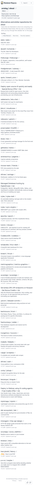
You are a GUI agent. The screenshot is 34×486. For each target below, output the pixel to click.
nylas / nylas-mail (7, 196)
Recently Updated (25, 35)
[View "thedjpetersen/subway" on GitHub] (20, 68)
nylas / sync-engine (8, 207)
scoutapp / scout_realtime (11, 432)
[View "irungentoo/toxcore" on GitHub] (17, 333)
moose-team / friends (9, 166)
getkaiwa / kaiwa (7, 148)
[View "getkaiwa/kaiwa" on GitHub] (14, 147)
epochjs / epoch (7, 216)
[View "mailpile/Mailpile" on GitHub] (14, 342)
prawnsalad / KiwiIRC (9, 128)
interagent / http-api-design (11, 421)
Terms (20, 480)
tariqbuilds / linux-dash (9, 245)
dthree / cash (6, 362)
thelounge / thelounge (9, 58)
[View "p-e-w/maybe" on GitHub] (13, 460)
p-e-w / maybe (6, 460)
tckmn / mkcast (7, 225)
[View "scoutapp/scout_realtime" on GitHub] (21, 432)
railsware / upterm (8, 119)
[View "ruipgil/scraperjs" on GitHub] (15, 352)
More (4, 11)
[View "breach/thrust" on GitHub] (13, 253)
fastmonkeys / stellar (9, 322)
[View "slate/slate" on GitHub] (10, 40)
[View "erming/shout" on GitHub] (16, 8)
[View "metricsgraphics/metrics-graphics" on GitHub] (28, 264)
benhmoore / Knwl (8, 311)
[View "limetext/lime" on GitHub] (12, 440)
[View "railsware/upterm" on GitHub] (15, 119)
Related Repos (10, 3)
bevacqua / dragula (8, 379)
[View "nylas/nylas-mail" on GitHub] (15, 196)
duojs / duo (5, 139)
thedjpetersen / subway (10, 69)
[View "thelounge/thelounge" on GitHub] (18, 58)
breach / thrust (6, 254)
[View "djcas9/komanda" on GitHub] (15, 49)
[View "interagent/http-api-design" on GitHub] (23, 421)
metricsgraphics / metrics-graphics (14, 264)
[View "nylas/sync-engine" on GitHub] (16, 207)
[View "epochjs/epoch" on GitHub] (14, 216)
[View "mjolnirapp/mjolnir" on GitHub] (16, 401)
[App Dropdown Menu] (31, 3)
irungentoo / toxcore (9, 333)
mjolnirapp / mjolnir (8, 401)
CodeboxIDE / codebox (9, 236)
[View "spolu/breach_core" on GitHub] (17, 77)
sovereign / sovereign (9, 275)
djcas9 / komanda (7, 49)
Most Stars (15, 35)
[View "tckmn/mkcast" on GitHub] (14, 225)
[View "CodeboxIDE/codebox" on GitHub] (19, 236)
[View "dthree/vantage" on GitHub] (14, 174)
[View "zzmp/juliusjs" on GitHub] (12, 370)
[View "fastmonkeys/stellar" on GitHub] (18, 322)
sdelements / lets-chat (9, 99)
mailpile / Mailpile (7, 342)
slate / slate (5, 40)
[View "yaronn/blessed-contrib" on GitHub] (20, 300)
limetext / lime (6, 441)
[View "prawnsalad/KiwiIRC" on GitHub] (18, 128)
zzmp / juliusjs (6, 370)
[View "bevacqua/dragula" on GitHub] (16, 379)
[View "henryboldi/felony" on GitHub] (16, 451)
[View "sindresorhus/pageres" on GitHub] (19, 156)
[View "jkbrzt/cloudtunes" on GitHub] (16, 108)
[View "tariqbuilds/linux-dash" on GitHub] (19, 244)
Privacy (14, 480)
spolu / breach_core (8, 77)
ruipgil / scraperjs (7, 353)
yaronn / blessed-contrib (10, 301)
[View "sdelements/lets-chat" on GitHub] (19, 99)
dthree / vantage (7, 174)
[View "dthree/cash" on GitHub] (12, 361)
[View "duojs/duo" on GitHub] (10, 139)
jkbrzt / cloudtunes (8, 108)
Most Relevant (6, 35)
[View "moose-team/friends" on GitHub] (18, 165)
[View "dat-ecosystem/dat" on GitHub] (17, 410)
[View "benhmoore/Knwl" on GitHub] (16, 311)
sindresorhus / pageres (9, 157)
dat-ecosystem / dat (8, 410)
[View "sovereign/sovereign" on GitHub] (18, 275)
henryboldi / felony (8, 451)
